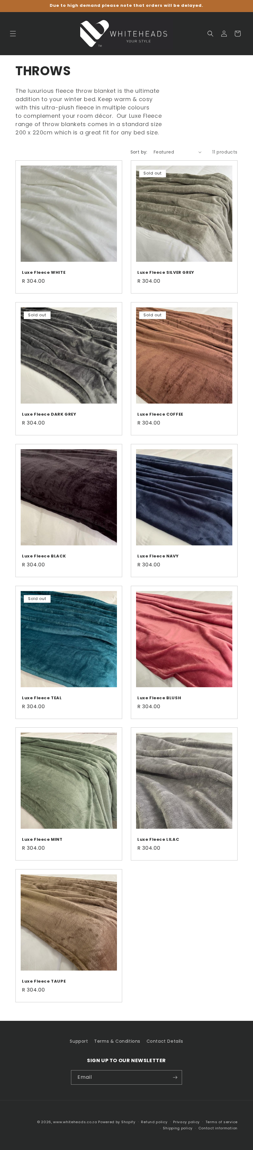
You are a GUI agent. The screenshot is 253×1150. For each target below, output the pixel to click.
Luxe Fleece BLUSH (159, 698)
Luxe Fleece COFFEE (160, 414)
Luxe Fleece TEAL (42, 698)
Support (79, 1041)
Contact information (218, 1128)
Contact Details (165, 1041)
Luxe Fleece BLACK (44, 556)
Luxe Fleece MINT (42, 839)
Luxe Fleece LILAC (158, 839)
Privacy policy (186, 1121)
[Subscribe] (175, 1077)
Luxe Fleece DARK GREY (49, 414)
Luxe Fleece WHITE (43, 272)
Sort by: (139, 152)
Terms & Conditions (117, 1041)
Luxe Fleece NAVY (158, 556)
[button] (13, 33)
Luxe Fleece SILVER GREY (165, 272)
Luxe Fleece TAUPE (44, 981)
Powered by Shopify (116, 1121)
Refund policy (154, 1121)
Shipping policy (178, 1128)
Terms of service (221, 1121)
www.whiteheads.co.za (75, 1121)
